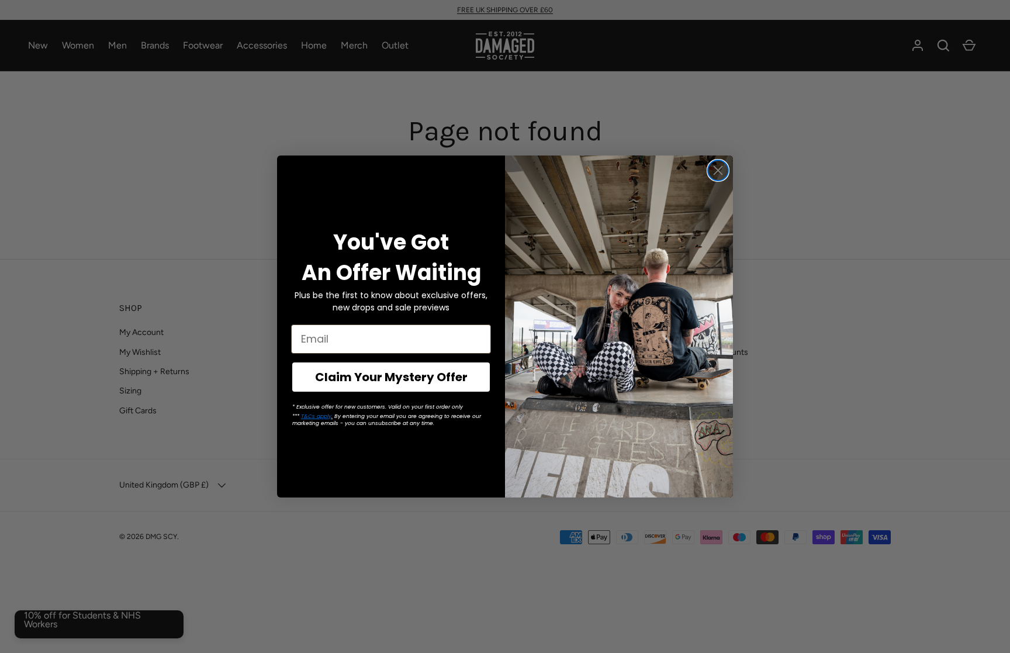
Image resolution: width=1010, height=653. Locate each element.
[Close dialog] (718, 170)
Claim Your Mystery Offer (391, 377)
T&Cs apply (316, 416)
